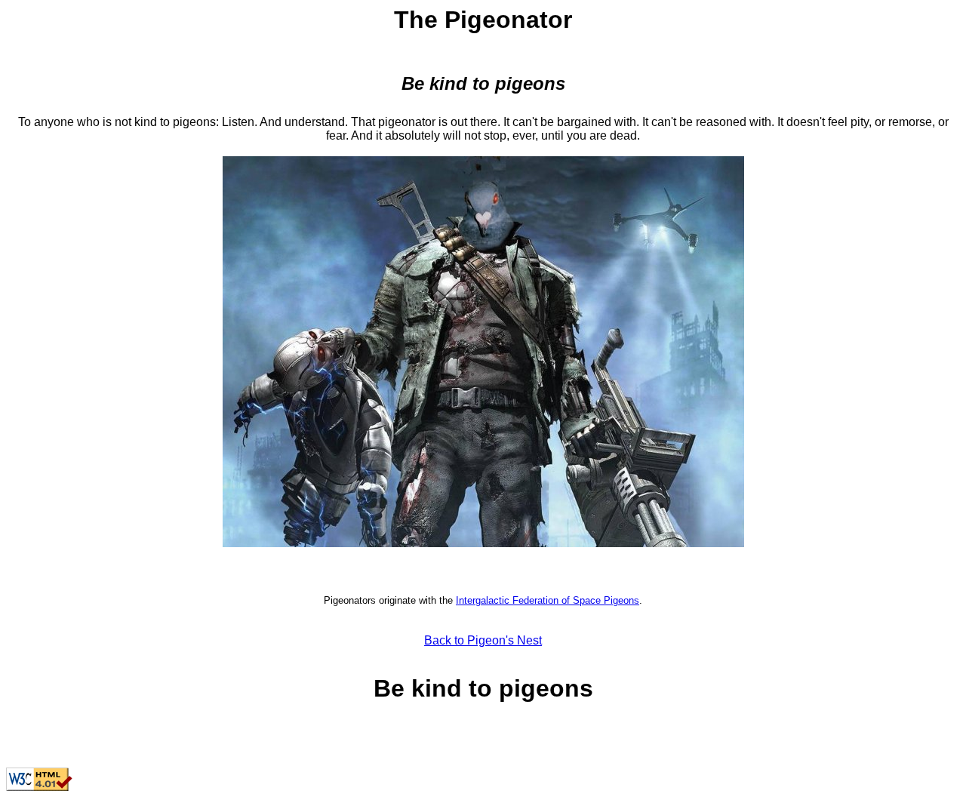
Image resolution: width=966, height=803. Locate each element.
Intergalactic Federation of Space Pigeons (547, 600)
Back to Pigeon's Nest (483, 640)
